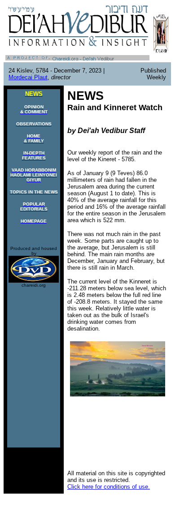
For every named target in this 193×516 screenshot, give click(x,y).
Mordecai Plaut (28, 77)
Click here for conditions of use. (108, 486)
